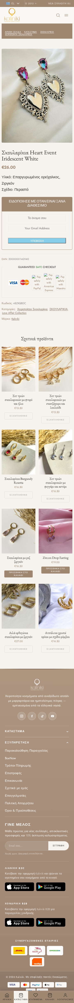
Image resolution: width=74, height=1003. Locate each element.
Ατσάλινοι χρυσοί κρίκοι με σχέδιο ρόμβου (55, 635)
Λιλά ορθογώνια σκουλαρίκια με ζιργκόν (18, 635)
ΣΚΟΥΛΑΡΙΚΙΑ (47, 32)
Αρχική (7, 999)
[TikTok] (42, 716)
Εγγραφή (58, 845)
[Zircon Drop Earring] (55, 531)
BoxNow (10, 758)
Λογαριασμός (65, 999)
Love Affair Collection (14, 313)
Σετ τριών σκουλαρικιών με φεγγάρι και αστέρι (55, 483)
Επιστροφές (13, 773)
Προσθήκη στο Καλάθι (18, 574)
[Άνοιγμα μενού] (66, 15)
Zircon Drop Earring (55, 558)
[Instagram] (21, 716)
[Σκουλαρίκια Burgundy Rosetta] (18, 452)
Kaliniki (15, 319)
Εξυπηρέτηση (17, 742)
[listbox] (14, 3)
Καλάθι (49, 999)
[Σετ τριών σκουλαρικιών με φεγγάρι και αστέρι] (55, 452)
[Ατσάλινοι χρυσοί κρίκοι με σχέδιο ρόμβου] (55, 606)
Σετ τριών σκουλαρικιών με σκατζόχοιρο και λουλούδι (56, 402)
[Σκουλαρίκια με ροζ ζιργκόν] (18, 531)
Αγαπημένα (36, 999)
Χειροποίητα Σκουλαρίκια (18, 34)
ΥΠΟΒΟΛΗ (37, 241)
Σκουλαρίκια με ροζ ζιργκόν (18, 560)
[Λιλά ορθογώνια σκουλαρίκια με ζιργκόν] (18, 606)
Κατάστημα (15, 731)
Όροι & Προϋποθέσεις (20, 810)
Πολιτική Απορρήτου (19, 803)
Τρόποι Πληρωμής (18, 765)
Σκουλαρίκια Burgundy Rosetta (19, 481)
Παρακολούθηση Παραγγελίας (26, 750)
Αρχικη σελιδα (13, 32)
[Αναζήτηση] (58, 15)
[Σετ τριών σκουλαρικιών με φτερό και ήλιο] (18, 369)
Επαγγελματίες (15, 795)
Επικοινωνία (13, 780)
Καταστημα (30, 32)
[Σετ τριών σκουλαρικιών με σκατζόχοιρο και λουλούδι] (55, 369)
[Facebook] (32, 716)
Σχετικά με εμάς (16, 788)
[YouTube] (52, 716)
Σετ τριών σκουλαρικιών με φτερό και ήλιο (18, 400)
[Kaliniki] (12, 15)
